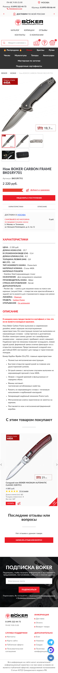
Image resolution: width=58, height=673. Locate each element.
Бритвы (40, 50)
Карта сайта (12, 641)
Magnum (18, 297)
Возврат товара (43, 627)
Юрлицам (29, 30)
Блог (38, 637)
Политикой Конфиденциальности (42, 596)
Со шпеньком (24, 303)
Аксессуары (48, 56)
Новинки (40, 641)
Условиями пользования (27, 598)
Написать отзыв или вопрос (29, 540)
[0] (52, 42)
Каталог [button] (15, 30)
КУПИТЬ (10, 503)
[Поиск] (4, 42)
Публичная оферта (15, 645)
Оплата (39, 623)
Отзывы (43, 30)
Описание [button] (42, 206)
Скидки (39, 645)
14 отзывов (23, 491)
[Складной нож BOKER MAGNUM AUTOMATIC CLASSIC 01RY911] (29, 457)
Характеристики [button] (15, 206)
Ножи (29, 50)
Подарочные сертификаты (29, 66)
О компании (36, 35)
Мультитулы (21, 56)
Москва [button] (21, 215)
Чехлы (7, 56)
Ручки (51, 50)
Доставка (40, 619)
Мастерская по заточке (29, 61)
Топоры (34, 56)
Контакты (20, 35)
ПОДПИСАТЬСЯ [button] (29, 590)
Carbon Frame (19, 300)
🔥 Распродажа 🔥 (13, 50)
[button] (14, 8)
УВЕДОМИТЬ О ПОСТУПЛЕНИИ (29, 198)
